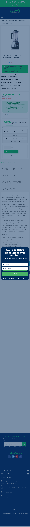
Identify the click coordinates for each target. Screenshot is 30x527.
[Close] (27, 248)
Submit (15, 274)
